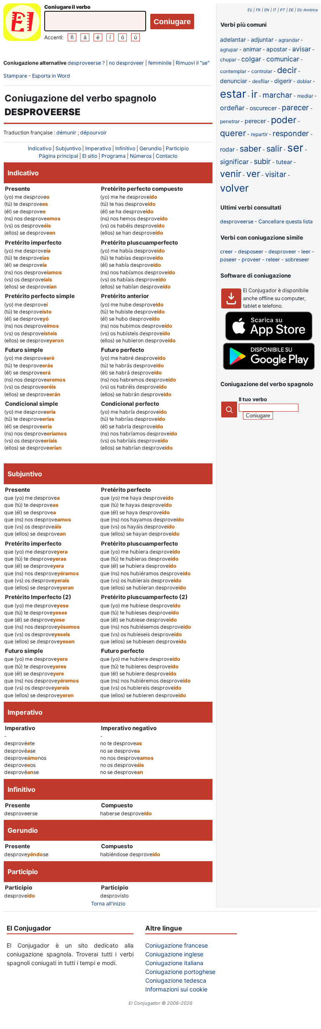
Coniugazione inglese (174, 954)
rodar (227, 149)
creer (226, 251)
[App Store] (269, 339)
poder (283, 119)
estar (233, 93)
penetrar (230, 121)
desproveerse (236, 221)
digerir (283, 80)
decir (287, 70)
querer (233, 133)
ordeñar (232, 108)
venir (230, 173)
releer (273, 259)
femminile (160, 63)
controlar (261, 71)
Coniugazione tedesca (175, 980)
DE (291, 10)
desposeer (250, 251)
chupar (228, 59)
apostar (276, 49)
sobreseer (297, 259)
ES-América (307, 10)
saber (250, 149)
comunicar (282, 59)
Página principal (58, 156)
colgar (251, 59)
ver (253, 173)
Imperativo (98, 148)
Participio (177, 148)
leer (306, 251)
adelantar (233, 39)
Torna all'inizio (108, 903)
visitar (275, 174)
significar (234, 161)
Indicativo (39, 148)
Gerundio (150, 148)
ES (250, 10)
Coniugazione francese (176, 945)
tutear (284, 161)
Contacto (166, 156)
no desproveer (126, 63)
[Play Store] (269, 368)
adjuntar (262, 39)
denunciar (233, 80)
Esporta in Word (51, 76)
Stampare (15, 76)
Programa (113, 156)
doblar (304, 81)
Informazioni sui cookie (176, 989)
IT (274, 10)
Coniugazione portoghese (180, 971)
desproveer (282, 251)
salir (274, 149)
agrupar (229, 49)
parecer (295, 107)
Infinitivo (125, 148)
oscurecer (263, 107)
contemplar (233, 71)
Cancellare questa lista (285, 221)
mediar (305, 96)
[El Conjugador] (22, 23)
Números (141, 156)
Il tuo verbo (253, 399)
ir (254, 94)
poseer (228, 259)
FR (258, 10)
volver (234, 188)
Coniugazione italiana (174, 962)
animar (252, 49)
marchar (277, 95)
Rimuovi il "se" (193, 63)
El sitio (89, 156)
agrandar (288, 40)
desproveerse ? (86, 63)
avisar (301, 49)
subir (262, 161)
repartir (259, 134)
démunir (66, 132)
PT (282, 10)
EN (266, 10)
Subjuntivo (68, 148)
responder (291, 133)
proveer (251, 259)
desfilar (260, 81)
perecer (255, 120)
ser (295, 147)
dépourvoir (93, 132)
